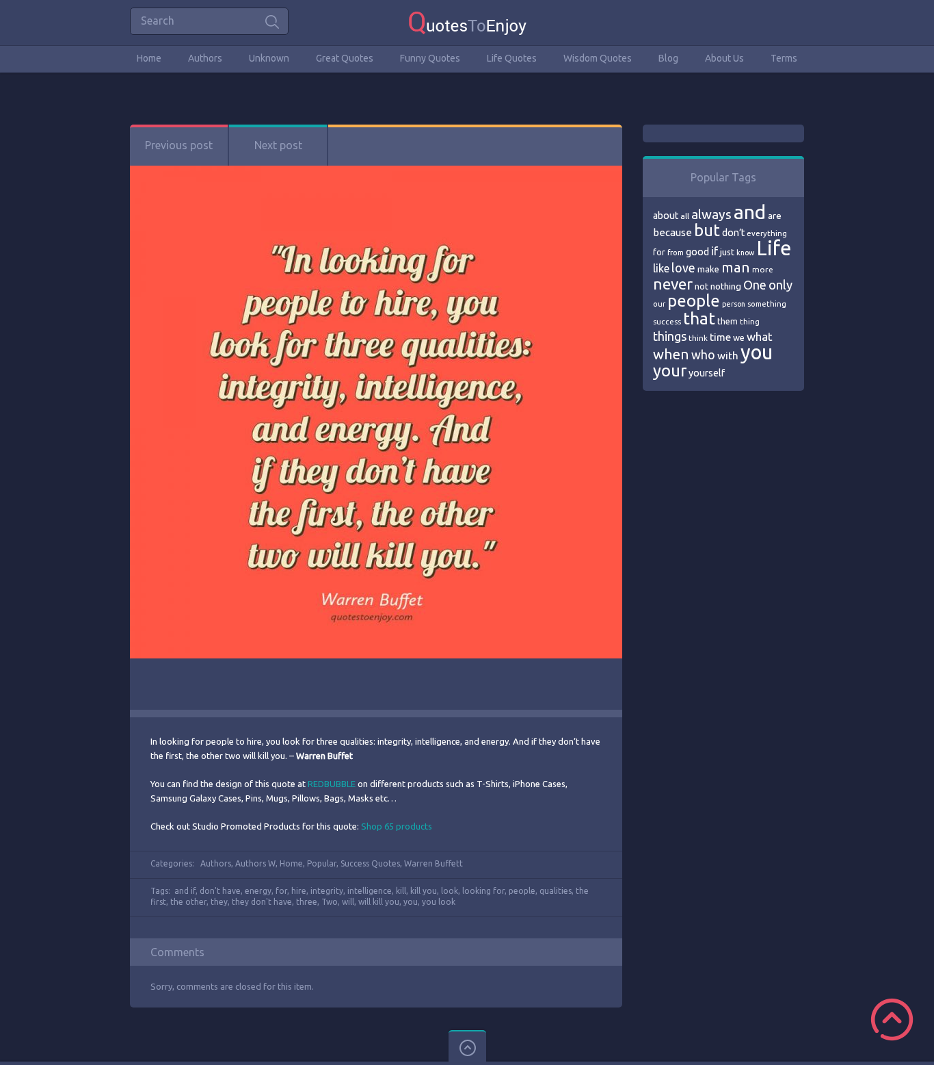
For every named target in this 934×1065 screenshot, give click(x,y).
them (727, 321)
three (306, 901)
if (714, 251)
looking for (483, 890)
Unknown (269, 58)
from (675, 252)
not (701, 286)
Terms (784, 58)
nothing (725, 286)
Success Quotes (370, 863)
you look (438, 901)
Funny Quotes (430, 58)
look (449, 890)
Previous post (179, 145)
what (760, 336)
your (669, 370)
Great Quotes (344, 58)
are (775, 215)
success (667, 322)
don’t (733, 232)
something (766, 304)
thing (750, 322)
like (661, 268)
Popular (321, 863)
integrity (326, 890)
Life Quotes (512, 58)
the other (188, 901)
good (697, 251)
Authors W (255, 863)
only (780, 285)
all (684, 215)
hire (298, 890)
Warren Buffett (433, 863)
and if (185, 890)
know (745, 252)
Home (149, 58)
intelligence (369, 890)
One (754, 285)
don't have (220, 890)
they (219, 901)
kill (401, 890)
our (659, 304)
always (711, 214)
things (669, 336)
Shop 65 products (396, 826)
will (348, 901)
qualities (555, 890)
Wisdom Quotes (597, 58)
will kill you (378, 901)
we (739, 337)
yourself (707, 373)
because (672, 232)
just (727, 252)
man (735, 267)
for (281, 890)
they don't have (262, 901)
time (720, 337)
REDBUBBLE (332, 783)
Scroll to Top (891, 1019)
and (750, 211)
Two (329, 901)
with (727, 355)
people (522, 890)
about (665, 215)
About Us (724, 58)
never (673, 283)
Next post (278, 145)
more (762, 269)
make (708, 269)
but (707, 230)
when (671, 354)
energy (258, 890)
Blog (668, 58)
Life (773, 248)
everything (767, 233)
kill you (423, 890)
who (703, 354)
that (699, 318)
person (733, 304)
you (410, 901)
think (698, 337)
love (683, 267)
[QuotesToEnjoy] (467, 22)
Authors (205, 58)
